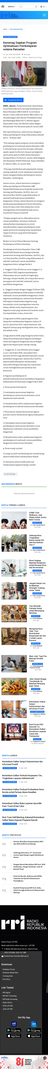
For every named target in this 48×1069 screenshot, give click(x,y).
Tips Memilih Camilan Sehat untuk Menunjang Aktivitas (36, 609)
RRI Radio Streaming (10, 999)
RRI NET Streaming (10, 996)
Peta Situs (6, 979)
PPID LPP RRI (8, 1006)
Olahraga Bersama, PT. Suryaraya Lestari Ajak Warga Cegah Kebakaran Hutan (28, 854)
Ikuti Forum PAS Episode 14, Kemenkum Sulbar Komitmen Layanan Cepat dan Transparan (37, 730)
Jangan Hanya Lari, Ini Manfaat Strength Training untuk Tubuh (37, 586)
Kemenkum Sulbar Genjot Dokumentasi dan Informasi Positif (37, 705)
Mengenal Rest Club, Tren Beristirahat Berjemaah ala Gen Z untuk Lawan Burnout (37, 635)
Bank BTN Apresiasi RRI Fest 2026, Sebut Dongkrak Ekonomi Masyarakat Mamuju (29, 890)
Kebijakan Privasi (9, 969)
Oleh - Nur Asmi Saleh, (12, 57)
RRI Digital (6, 992)
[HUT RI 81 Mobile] (24, 1062)
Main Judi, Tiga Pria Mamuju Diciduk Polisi (38, 658)
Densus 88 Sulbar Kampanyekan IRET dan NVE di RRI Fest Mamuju (28, 842)
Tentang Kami (8, 976)
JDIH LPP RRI (8, 1009)
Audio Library (7, 1002)
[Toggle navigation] (44, 15)
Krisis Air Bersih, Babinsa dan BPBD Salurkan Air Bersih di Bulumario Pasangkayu (27, 878)
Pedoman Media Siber (10, 972)
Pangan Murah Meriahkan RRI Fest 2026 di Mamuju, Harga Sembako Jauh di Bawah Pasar (29, 866)
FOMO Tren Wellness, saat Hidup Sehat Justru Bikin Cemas (37, 516)
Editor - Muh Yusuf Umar (32, 57)
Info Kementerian (10, 37)
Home (5, 29)
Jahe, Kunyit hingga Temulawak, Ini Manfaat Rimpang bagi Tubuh (37, 682)
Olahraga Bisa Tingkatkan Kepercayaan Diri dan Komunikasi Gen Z (36, 540)
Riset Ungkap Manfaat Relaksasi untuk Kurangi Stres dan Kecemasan (37, 564)
